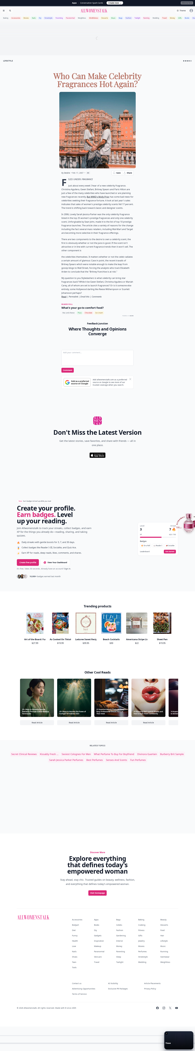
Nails (34, 18)
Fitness (141, 930)
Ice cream (99, 313)
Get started (169, 551)
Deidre (67, 173)
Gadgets (97, 935)
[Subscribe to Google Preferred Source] (77, 382)
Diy (40, 18)
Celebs (119, 925)
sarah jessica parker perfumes (66, 760)
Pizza (80, 313)
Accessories (15, 18)
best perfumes (94, 760)
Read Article (43, 723)
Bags (120, 18)
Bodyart (75, 925)
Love (74, 946)
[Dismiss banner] (130, 379)
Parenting (59, 18)
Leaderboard (145, 552)
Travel (164, 18)
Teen (74, 962)
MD (88, 173)
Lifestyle (164, 941)
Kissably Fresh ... (49, 754)
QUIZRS (132, 315)
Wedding (156, 18)
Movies (26, 18)
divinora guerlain (147, 754)
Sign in (67, 568)
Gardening (121, 935)
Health (75, 941)
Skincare (98, 957)
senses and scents (116, 760)
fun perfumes (138, 760)
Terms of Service (79, 994)
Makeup (97, 946)
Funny (74, 935)
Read (63, 296)
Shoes (74, 957)
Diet (74, 930)
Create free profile (28, 562)
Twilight (137, 18)
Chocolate (88, 313)
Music (113, 18)
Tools (74, 967)
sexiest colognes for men (76, 754)
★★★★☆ (187, 60)
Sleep (118, 957)
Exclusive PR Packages (118, 988)
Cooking (141, 925)
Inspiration (99, 941)
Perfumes (142, 951)
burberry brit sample (172, 754)
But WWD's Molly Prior (98, 196)
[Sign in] (191, 10)
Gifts (180, 18)
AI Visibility (113, 983)
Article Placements (152, 983)
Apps (96, 919)
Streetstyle (48, 18)
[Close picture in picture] (166, 1033)
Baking (5, 18)
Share (129, 173)
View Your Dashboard (57, 562)
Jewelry (141, 941)
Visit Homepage (97, 893)
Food (162, 930)
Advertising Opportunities (83, 988)
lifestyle (8, 60)
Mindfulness (93, 18)
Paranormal (70, 18)
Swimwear (165, 957)
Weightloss (82, 18)
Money (172, 18)
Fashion (128, 18)
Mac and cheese (68, 313)
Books (187, 18)
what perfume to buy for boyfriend (114, 754)
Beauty (163, 919)
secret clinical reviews (24, 754)
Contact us (76, 983)
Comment (67, 370)
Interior (119, 941)
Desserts (104, 18)
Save (118, 173)
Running (146, 18)
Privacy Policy (150, 988)
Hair (162, 935)
